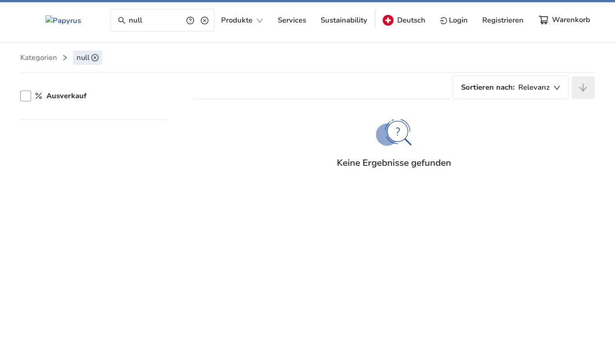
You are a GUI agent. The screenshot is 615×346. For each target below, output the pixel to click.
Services (292, 20)
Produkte (237, 20)
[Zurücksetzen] (204, 20)
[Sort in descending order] (583, 87)
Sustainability (344, 20)
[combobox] (510, 87)
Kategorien (38, 58)
